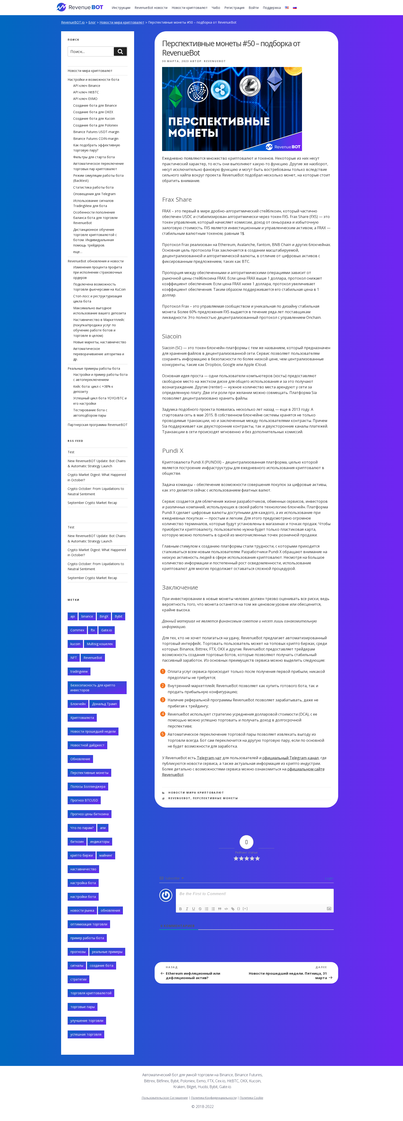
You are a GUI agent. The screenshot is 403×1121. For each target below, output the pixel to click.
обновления (110, 910)
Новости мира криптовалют (122, 22)
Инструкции (121, 7)
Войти (254, 7)
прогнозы (78, 951)
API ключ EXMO (85, 98)
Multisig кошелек (100, 644)
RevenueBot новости (151, 7)
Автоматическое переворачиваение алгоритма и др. (98, 353)
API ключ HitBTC (86, 92)
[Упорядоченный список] (206, 909)
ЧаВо (216, 7)
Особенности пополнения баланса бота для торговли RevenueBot (95, 217)
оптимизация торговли (88, 924)
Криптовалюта (82, 717)
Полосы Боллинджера (87, 786)
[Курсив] (187, 909)
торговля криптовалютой (90, 993)
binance (87, 616)
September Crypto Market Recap (92, 502)
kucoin (75, 644)
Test (71, 452)
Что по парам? (82, 828)
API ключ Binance (86, 85)
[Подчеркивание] (193, 909)
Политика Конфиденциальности (214, 1098)
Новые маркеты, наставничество (99, 342)
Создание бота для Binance (95, 105)
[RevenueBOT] (296, 1076)
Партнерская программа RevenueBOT (98, 424)
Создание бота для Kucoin (94, 118)
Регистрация (234, 7)
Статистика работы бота (93, 187)
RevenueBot (215, 61)
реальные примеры (107, 951)
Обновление (80, 759)
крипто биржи (81, 855)
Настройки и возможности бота (93, 79)
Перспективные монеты (215, 798)
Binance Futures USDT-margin (96, 132)
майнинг (105, 855)
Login (328, 878)
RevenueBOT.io (73, 22)
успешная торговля (85, 1034)
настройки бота (83, 896)
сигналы (76, 965)
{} (238, 908)
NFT (73, 657)
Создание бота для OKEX (93, 112)
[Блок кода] (226, 909)
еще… (77, 252)
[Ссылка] (232, 909)
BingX (104, 616)
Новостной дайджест (87, 745)
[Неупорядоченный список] (213, 909)
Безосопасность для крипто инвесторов (92, 687)
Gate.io (106, 630)
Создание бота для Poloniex (95, 125)
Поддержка (272, 7)
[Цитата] (219, 909)
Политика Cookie (251, 1098)
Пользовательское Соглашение (165, 1098)
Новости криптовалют (190, 7)
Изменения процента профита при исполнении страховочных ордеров (97, 272)
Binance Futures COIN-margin (95, 138)
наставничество (83, 869)
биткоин (77, 841)
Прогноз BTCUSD (84, 800)
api (72, 616)
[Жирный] (180, 909)
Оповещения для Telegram (94, 194)
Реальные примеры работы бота (94, 368)
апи (103, 828)
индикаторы (99, 841)
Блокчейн (78, 704)
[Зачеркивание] (200, 909)
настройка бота (83, 883)
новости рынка (82, 910)
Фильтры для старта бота (94, 157)
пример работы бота (87, 938)
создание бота (101, 965)
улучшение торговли (86, 1020)
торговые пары (82, 1007)
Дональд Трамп (104, 704)
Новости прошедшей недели (93, 731)
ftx (93, 630)
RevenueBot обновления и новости (96, 261)
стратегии (78, 979)
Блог (92, 22)
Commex (77, 630)
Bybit (118, 616)
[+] (245, 908)
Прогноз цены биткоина (89, 814)
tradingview (79, 671)
